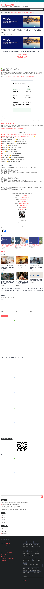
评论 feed (4, 531)
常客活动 (11, 34)
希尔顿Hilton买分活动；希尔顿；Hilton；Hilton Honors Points (31, 565)
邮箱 (17, 311)
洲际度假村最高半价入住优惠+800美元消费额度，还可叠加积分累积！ (7, 282)
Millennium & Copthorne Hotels (7, 558)
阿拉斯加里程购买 (22, 57)
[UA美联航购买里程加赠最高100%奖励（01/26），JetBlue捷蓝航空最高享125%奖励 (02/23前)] (7, 240)
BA (37, 544)
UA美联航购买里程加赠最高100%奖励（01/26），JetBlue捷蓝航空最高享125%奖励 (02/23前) (7, 245)
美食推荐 (3, 520)
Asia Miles (37, 542)
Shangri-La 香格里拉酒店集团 (6, 552)
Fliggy (24, 548)
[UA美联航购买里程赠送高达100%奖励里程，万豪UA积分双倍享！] (35, 240)
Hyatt (33, 548)
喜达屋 (38, 560)
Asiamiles (25, 544)
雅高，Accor (29, 572)
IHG (37, 548)
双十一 (34, 560)
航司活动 (39, 570)
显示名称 (3, 311)
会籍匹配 (35, 558)
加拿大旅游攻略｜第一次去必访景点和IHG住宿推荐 (11, 506)
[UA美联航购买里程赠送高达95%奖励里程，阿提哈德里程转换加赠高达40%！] (21, 240)
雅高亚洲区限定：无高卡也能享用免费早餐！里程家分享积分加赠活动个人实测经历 (22, 282)
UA (3, 251)
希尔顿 (24, 562)
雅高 (24, 572)
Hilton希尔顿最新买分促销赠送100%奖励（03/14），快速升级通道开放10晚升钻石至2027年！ (19, 134)
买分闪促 (36, 555)
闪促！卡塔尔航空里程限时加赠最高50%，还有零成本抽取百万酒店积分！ (21, 1)
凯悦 (24, 560)
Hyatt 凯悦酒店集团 (4, 550)
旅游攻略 (3, 519)
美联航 (5, 251)
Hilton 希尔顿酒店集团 (5, 547)
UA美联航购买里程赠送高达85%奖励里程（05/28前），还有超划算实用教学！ (20, 76)
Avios (30, 544)
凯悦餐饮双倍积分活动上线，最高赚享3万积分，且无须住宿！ (36, 267)
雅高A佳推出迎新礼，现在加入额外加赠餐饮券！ (22, 266)
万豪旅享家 (36, 553)
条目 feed (4, 530)
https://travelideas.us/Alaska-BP (7, 123)
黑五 (38, 572)
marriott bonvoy (32, 551)
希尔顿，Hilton (26, 568)
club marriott (37, 546)
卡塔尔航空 (29, 560)
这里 (38, 73)
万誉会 (28, 553)
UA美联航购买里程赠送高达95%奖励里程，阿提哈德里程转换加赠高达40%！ (21, 245)
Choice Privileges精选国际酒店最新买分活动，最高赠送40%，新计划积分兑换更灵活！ (18, 136)
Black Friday (26, 546)
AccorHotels (30, 542)
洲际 (32, 568)
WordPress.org (5, 533)
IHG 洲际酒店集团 (4, 545)
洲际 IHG (36, 568)
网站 (31, 311)
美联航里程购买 (22, 54)
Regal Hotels (3, 556)
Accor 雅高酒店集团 (4, 548)
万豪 (32, 553)
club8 (32, 546)
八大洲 (40, 558)
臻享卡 (34, 570)
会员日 (31, 558)
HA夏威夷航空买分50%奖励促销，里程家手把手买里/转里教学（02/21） (14, 128)
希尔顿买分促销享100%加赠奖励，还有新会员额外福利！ (36, 280)
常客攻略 (3, 515)
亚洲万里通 (25, 558)
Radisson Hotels (4, 554)
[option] (16, 1)
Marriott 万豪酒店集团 (5, 543)
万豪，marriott (26, 555)
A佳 (34, 544)
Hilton (29, 548)
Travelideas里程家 (7, 5)
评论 (2, 299)
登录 (3, 528)
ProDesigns (40, 586)
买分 (32, 555)
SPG (38, 551)
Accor (24, 542)
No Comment (17, 34)
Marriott (25, 551)
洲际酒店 (25, 570)
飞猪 (35, 572)
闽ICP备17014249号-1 (27, 580)
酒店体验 (3, 522)
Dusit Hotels (3, 560)
